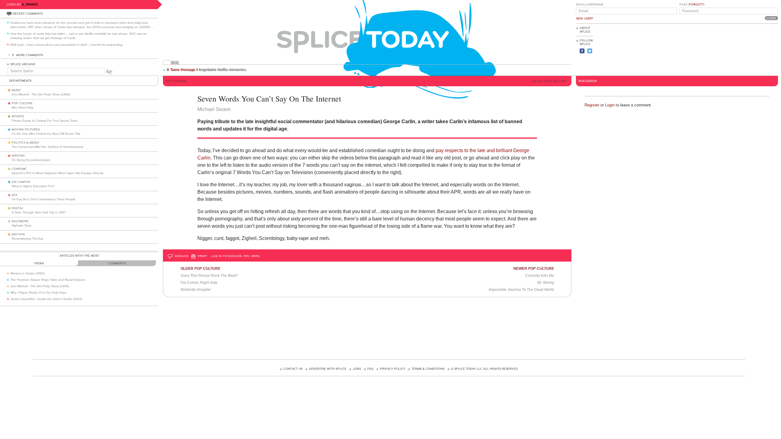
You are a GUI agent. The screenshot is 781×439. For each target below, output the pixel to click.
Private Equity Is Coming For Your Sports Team (44, 120)
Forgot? (696, 4)
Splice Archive (22, 64)
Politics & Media (25, 143)
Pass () (691, 4)
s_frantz (30, 4)
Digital (17, 208)
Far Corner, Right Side (199, 282)
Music (16, 90)
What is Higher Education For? (33, 186)
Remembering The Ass (27, 238)
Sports (18, 116)
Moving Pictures (26, 129)
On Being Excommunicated (31, 160)
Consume (19, 169)
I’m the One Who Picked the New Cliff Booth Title (46, 133)
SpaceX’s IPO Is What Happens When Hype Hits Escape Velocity (57, 173)
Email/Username (589, 4)
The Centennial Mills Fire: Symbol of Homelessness (47, 146)
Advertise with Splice (327, 369)
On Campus (21, 182)
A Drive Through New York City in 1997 (39, 212)
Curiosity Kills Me (539, 275)
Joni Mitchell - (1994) (41, 94)
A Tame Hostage (181, 70)
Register (592, 105)
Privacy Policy (392, 369)
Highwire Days (21, 225)
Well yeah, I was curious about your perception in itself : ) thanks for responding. (66, 44)
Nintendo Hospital (196, 289)
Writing (18, 156)
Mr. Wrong (545, 282)
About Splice (585, 30)
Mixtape (18, 234)
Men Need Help (23, 107)
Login (609, 105)
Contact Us (293, 369)
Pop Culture (22, 103)
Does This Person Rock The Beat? (209, 275)
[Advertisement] (750, 49)
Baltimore (20, 221)
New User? (584, 18)
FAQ (370, 369)
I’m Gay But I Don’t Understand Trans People (43, 199)
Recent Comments (28, 14)
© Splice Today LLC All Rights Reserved (484, 369)
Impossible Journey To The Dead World (521, 289)
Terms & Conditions (428, 369)
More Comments (29, 55)
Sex (14, 195)
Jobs (357, 369)
